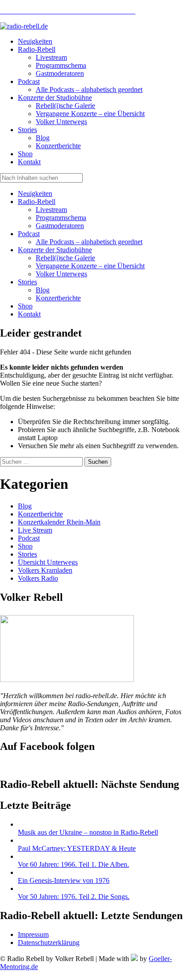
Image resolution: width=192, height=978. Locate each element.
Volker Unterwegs (61, 274)
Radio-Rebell (36, 201)
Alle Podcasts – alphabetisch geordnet (89, 242)
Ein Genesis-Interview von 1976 (63, 880)
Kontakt (29, 314)
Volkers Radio (38, 578)
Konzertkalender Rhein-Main (59, 522)
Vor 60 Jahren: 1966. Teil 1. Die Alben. (73, 864)
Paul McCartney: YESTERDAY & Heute (77, 848)
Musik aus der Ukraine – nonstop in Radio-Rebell (88, 832)
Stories (27, 282)
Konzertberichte (58, 298)
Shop (25, 306)
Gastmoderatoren (60, 225)
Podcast (29, 233)
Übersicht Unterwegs (48, 562)
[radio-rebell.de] (67, 679)
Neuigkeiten (35, 193)
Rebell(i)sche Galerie (65, 258)
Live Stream (35, 530)
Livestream (51, 209)
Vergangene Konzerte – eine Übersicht (90, 266)
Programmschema (61, 217)
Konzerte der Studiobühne (55, 250)
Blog (43, 290)
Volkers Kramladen (45, 570)
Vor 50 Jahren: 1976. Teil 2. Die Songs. (73, 896)
